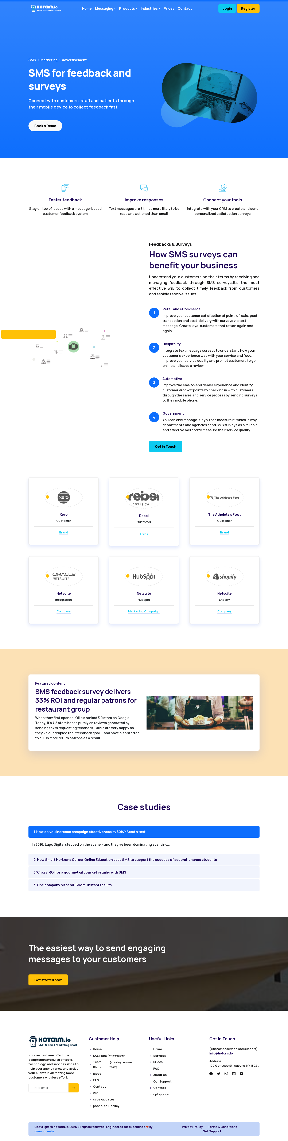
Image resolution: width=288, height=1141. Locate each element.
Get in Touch (165, 446)
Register (248, 8)
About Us (160, 1075)
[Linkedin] (234, 1073)
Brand (63, 532)
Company (64, 611)
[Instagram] (226, 1073)
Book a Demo (45, 125)
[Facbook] (211, 1073)
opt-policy (161, 1094)
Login (227, 8)
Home (87, 8)
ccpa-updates (103, 1099)
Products (127, 8)
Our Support (162, 1081)
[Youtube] (241, 1073)
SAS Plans (109, 1056)
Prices (169, 8)
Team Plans (112, 1064)
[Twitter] (218, 1073)
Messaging (104, 8)
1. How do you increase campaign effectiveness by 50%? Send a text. (90, 831)
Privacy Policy (192, 1127)
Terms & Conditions (222, 1127)
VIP (95, 1093)
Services (159, 1056)
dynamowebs (44, 1131)
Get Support (212, 1131)
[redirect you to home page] (47, 8)
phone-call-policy (106, 1106)
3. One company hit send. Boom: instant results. (73, 885)
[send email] (74, 1087)
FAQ (96, 1080)
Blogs (97, 1074)
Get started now (48, 980)
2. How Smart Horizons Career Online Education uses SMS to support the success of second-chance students (125, 859)
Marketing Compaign (144, 611)
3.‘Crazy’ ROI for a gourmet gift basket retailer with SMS (80, 872)
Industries (149, 8)
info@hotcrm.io (221, 1053)
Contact (185, 8)
